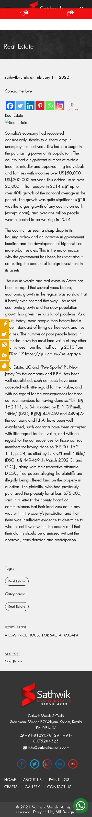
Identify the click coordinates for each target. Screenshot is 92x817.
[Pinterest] (40, 102)
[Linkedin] (30, 102)
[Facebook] (10, 102)
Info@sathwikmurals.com (48, 747)
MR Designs (66, 811)
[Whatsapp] (49, 102)
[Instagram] (59, 102)
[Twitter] (20, 102)
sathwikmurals (17, 77)
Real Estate (16, 581)
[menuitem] (10, 779)
